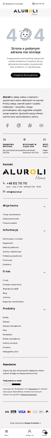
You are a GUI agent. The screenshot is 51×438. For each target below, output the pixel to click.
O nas (5, 280)
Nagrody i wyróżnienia (13, 301)
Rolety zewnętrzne (11, 338)
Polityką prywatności (29, 394)
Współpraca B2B (10, 288)
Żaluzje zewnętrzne (12, 326)
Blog (5, 293)
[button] (24, 206)
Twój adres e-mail (12, 380)
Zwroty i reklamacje (12, 251)
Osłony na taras (10, 343)
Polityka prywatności (12, 256)
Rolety (6, 317)
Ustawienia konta (11, 218)
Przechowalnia (10, 223)
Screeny (7, 347)
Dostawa (7, 264)
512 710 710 (39, 4)
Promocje (7, 260)
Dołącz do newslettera (16, 384)
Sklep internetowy (24, 423)
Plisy (5, 330)
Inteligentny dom (11, 351)
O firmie (6, 297)
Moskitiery (7, 334)
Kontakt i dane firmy (12, 284)
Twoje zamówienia (12, 214)
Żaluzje (6, 321)
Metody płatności (11, 247)
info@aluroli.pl (14, 192)
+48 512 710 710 (17, 183)
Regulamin (8, 243)
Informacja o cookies (13, 239)
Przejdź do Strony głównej (25, 75)
